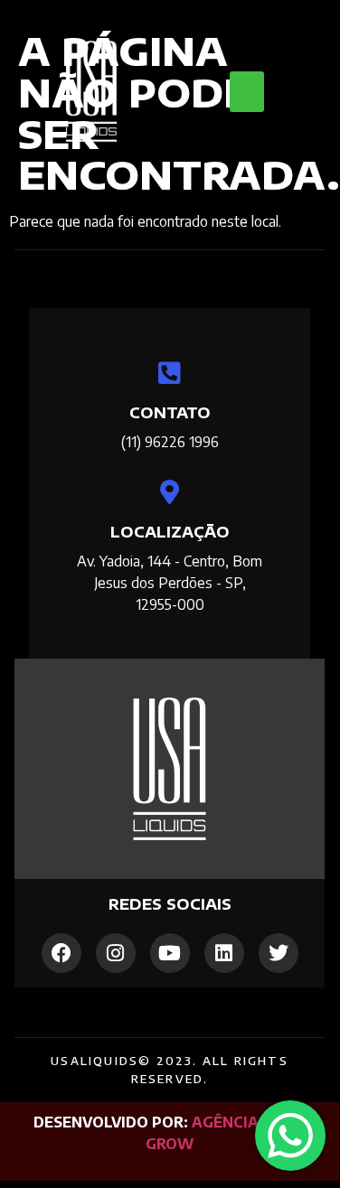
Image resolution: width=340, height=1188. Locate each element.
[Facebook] (61, 953)
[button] (247, 91)
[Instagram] (116, 953)
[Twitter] (278, 953)
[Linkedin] (224, 953)
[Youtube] (170, 953)
